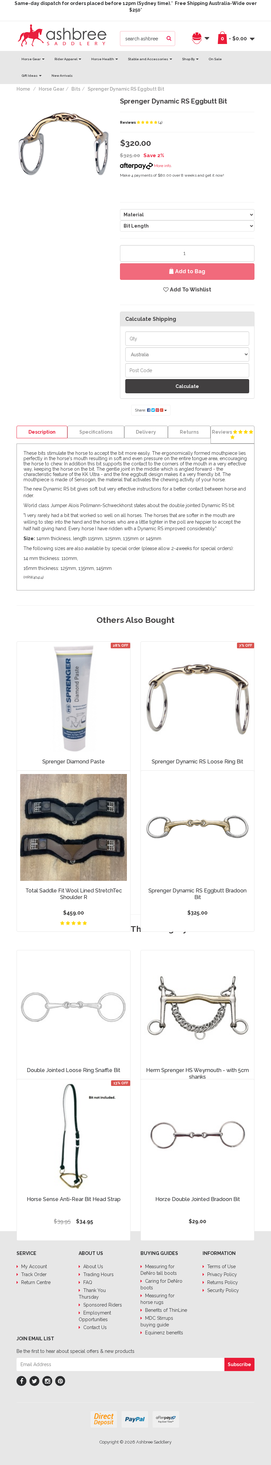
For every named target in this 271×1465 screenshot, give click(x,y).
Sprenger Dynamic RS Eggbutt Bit (126, 89)
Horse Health (103, 59)
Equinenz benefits (163, 1332)
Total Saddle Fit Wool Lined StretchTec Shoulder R (73, 893)
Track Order (33, 1274)
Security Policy (222, 1290)
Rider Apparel (66, 59)
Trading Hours (98, 1274)
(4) (160, 122)
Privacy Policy (221, 1274)
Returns (189, 432)
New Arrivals (62, 75)
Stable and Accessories (148, 59)
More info (162, 165)
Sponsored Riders (102, 1305)
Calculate (187, 386)
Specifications (95, 432)
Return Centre (35, 1282)
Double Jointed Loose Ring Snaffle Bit (73, 1070)
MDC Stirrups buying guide (156, 1321)
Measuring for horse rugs (157, 1299)
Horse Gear (31, 59)
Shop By (188, 59)
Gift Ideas (29, 75)
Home (23, 89)
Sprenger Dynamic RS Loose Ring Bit (197, 761)
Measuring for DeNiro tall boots (158, 1270)
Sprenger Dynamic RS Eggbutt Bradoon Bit (197, 893)
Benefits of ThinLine (165, 1310)
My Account (33, 1266)
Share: (141, 410)
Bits (75, 89)
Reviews (128, 122)
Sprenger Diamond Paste (73, 761)
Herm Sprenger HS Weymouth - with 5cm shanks (197, 1073)
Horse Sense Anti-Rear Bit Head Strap (74, 1199)
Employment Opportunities (95, 1316)
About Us (92, 1266)
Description (42, 432)
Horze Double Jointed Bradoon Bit (197, 1199)
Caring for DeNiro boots (161, 1284)
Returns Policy (222, 1282)
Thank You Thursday (92, 1294)
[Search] (169, 38)
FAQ (87, 1282)
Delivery (146, 432)
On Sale (215, 59)
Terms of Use (221, 1266)
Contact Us (94, 1327)
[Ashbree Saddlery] (62, 34)
